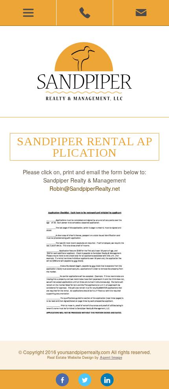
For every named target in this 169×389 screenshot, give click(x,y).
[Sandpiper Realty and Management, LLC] (84, 71)
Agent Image (111, 357)
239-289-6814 (84, 13)
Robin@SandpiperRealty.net (85, 188)
